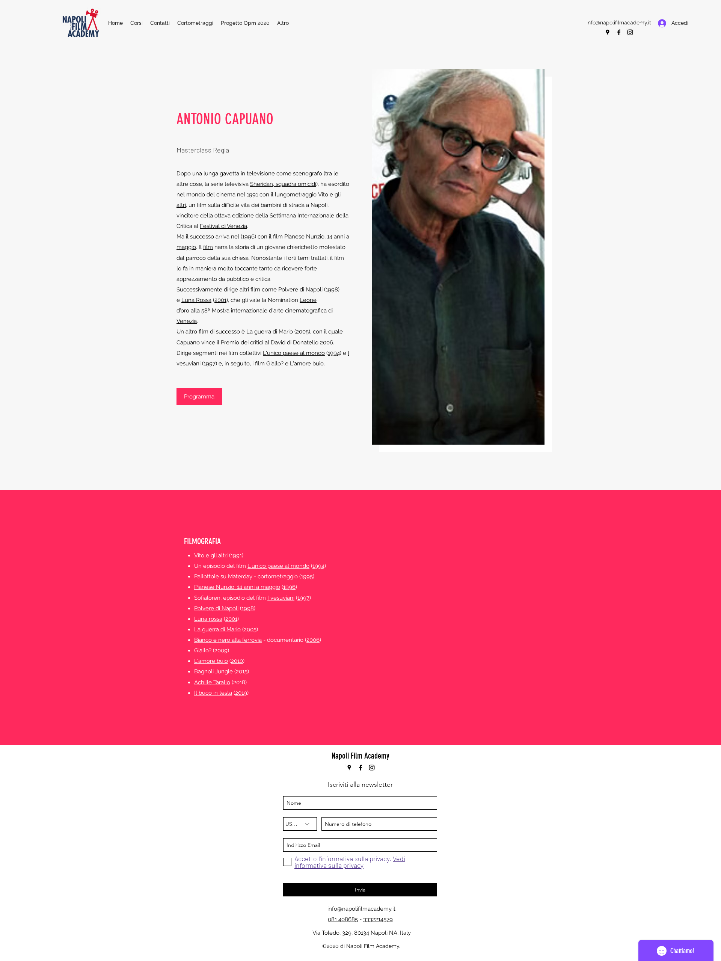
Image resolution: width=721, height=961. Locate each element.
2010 (237, 661)
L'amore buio (307, 363)
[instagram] (630, 32)
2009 (221, 650)
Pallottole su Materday (223, 576)
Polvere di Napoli (300, 289)
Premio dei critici (242, 342)
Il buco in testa (213, 692)
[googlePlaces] (607, 32)
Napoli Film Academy (360, 756)
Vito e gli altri (211, 555)
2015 (241, 671)
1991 (252, 194)
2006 (313, 640)
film (208, 247)
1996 (248, 236)
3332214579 (378, 919)
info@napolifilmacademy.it (619, 23)
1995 (307, 576)
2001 (220, 300)
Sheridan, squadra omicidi (283, 184)
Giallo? (275, 363)
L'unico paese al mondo (294, 353)
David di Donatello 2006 (302, 342)
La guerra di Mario (269, 331)
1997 (210, 363)
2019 (241, 692)
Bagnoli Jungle (213, 671)
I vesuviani (280, 597)
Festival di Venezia (223, 226)
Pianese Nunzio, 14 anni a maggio (237, 587)
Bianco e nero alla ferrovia (228, 640)
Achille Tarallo (212, 682)
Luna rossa (208, 619)
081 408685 (343, 919)
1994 (334, 353)
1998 (332, 289)
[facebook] (619, 32)
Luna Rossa (196, 300)
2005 (302, 331)
